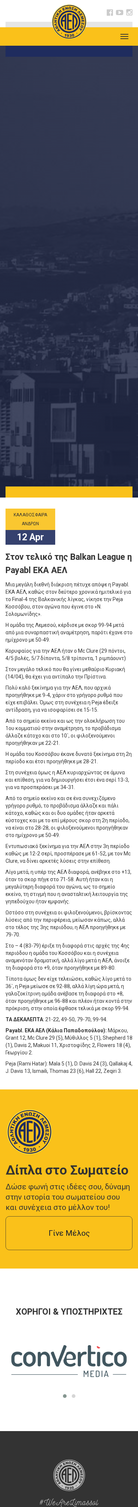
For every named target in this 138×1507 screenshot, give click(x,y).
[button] (64, 1396)
